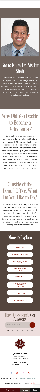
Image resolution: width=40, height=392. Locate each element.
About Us (20, 247)
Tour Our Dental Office (20, 269)
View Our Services (20, 300)
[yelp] (28, 373)
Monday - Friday (20, 365)
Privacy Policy (33, 378)
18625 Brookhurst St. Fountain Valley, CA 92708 (20, 357)
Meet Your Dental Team (20, 262)
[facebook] (11, 373)
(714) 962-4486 (20, 353)
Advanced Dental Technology (20, 292)
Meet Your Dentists (20, 255)
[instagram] (22, 373)
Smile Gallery (20, 277)
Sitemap (22, 378)
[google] (17, 373)
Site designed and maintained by (17, 383)
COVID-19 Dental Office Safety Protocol (20, 284)
